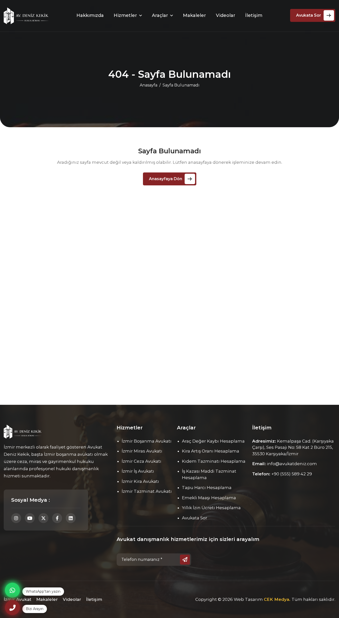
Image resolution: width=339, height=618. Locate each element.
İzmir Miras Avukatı (142, 451)
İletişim (253, 15)
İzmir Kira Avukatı (140, 481)
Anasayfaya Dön (165, 178)
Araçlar (160, 15)
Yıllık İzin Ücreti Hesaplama (211, 507)
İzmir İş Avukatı (138, 471)
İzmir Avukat (17, 599)
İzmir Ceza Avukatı (141, 461)
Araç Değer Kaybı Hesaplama (213, 441)
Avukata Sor (308, 15)
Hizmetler (125, 15)
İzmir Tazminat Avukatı (147, 491)
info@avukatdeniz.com (292, 463)
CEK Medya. (278, 599)
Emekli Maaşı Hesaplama (209, 497)
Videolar (225, 15)
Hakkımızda (90, 15)
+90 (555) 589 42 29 (291, 473)
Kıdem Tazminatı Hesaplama (213, 461)
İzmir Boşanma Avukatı (146, 441)
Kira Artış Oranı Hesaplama (210, 451)
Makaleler (194, 15)
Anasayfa (148, 85)
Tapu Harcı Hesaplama (207, 487)
